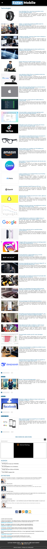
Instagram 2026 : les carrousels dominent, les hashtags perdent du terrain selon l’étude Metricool (32, 243)
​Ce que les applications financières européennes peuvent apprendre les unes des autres (24, 493)
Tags (29, 543)
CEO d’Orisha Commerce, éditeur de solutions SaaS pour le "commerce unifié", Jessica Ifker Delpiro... (24, 486)
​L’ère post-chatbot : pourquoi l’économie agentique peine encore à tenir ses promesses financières (31, 113)
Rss (22, 513)
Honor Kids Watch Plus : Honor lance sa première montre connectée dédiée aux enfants (31, 12)
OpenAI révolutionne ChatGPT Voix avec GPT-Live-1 (30, 186)
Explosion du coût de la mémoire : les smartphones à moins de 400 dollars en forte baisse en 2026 (32, 206)
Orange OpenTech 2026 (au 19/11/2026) (10, 469)
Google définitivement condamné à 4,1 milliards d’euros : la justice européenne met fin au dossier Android (31, 219)
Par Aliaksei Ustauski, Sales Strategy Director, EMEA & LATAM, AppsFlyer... (20, 494)
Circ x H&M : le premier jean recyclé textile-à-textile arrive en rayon (15, 536)
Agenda (4, 461)
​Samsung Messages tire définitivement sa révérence (30, 301)
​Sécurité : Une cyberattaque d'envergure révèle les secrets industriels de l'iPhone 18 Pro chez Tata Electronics (31, 289)
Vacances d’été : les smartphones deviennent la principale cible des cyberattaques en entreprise (32, 276)
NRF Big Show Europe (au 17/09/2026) (10, 463)
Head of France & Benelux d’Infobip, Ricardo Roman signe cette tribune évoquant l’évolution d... (23, 478)
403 (12, 431)
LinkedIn (26, 513)
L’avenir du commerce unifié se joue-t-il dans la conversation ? (17, 485)
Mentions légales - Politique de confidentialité (23, 547)
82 (11, 412)
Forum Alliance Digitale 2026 (8, 472)
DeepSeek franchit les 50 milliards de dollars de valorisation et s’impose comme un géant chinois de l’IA (32, 360)
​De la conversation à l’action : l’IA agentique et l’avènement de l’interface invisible (22, 477)
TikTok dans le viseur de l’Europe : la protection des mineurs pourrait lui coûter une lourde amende (31, 125)
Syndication (25, 543)
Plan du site (19, 543)
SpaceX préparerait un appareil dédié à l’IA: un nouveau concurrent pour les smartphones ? (30, 255)
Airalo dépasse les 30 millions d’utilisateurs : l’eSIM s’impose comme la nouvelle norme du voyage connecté (31, 325)
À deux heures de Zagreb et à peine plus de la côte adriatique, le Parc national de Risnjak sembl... (17, 525)
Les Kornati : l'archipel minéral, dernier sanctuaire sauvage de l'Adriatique (17, 527)
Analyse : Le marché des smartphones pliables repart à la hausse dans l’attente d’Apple (31, 24)
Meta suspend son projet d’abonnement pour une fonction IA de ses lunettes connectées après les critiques (32, 136)
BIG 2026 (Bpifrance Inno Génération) (10, 466)
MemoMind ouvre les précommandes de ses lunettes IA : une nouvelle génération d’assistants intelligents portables (32, 314)
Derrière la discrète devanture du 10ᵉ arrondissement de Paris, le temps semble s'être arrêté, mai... (17, 521)
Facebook (16, 513)
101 (11, 372)
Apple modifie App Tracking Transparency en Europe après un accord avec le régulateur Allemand (32, 87)
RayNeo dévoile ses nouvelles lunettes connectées (30, 61)
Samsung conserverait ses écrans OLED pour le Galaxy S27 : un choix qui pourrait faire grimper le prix (32, 264)
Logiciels (3, 376)
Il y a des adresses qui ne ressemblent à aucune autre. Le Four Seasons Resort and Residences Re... (18, 533)
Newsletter (30, 513)
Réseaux (3, 396)
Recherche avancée (4, 441)
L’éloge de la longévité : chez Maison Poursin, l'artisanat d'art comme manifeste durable (20, 520)
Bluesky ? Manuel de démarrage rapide (27, 379)
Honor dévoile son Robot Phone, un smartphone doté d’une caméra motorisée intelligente (32, 75)
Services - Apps (4, 416)
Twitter (20, 513)
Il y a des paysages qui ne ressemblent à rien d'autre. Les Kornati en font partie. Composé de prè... (17, 528)
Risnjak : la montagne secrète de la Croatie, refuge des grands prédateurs (17, 524)
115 (11, 392)
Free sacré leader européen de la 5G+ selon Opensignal (30, 334)
